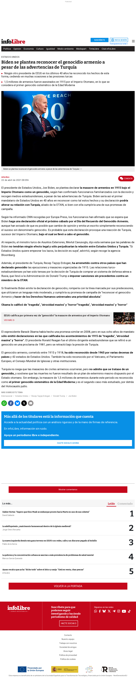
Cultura (39, 48)
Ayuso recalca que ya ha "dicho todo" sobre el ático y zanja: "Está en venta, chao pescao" (43, 569)
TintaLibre (94, 48)
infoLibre (6, 573)
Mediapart (81, 48)
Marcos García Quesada (12, 558)
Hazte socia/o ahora (68, 443)
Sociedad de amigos (68, 647)
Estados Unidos (21, 396)
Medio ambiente (66, 48)
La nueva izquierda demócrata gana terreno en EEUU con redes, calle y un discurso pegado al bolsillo (49, 540)
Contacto (68, 635)
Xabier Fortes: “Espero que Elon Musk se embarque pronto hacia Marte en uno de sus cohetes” (46, 512)
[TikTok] (129, 611)
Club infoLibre (108, 48)
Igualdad (50, 48)
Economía (29, 48)
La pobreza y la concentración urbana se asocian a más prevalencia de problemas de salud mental (48, 555)
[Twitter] (109, 611)
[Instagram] (118, 611)
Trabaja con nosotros (68, 643)
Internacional (6, 396)
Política (7, 48)
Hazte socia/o (68, 623)
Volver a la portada (68, 586)
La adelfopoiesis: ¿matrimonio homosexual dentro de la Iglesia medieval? (36, 526)
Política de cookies (68, 659)
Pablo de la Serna (9, 544)
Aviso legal (68, 651)
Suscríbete (99, 40)
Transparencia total (118, 44)
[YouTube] (124, 611)
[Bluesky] (104, 611)
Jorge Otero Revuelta (11, 530)
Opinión (17, 48)
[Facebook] (100, 611)
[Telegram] (114, 611)
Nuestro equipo (68, 639)
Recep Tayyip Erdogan (40, 396)
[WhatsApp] (95, 611)
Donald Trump (59, 396)
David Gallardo (8, 515)
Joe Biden (72, 396)
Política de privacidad (68, 655)
